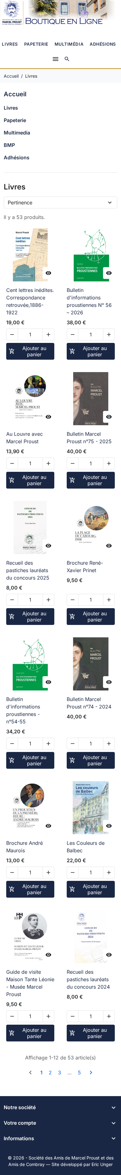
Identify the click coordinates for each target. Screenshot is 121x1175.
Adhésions (103, 44)
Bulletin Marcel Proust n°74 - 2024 (89, 703)
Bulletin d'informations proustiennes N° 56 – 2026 (89, 301)
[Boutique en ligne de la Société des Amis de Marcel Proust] (60, 13)
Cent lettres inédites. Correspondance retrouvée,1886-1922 (30, 301)
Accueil (15, 94)
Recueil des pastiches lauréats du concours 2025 (27, 570)
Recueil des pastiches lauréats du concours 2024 (88, 979)
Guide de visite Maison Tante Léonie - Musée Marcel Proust (30, 983)
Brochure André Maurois (24, 847)
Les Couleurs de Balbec (86, 847)
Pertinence (20, 202)
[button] (67, 59)
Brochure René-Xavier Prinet (85, 566)
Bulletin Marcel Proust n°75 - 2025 (89, 437)
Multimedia (17, 133)
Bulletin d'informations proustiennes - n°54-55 (23, 710)
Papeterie (36, 44)
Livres (10, 44)
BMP (9, 145)
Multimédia (69, 44)
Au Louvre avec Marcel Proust (24, 437)
